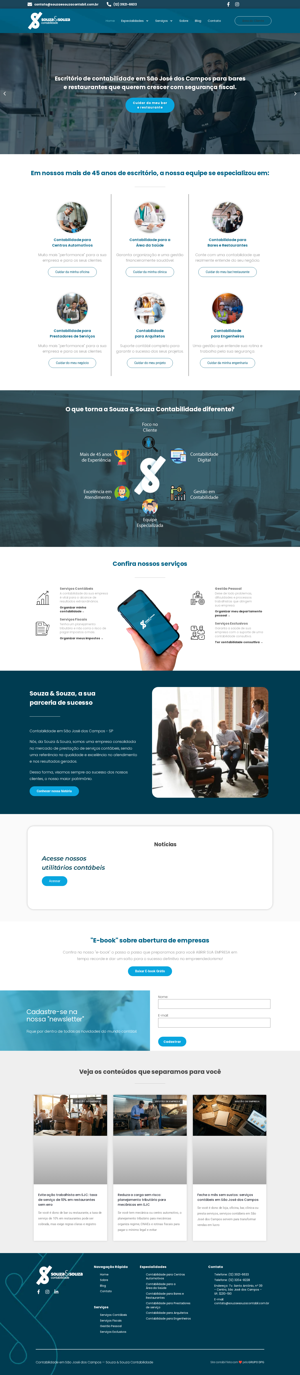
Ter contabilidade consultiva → (239, 642)
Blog (198, 21)
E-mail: (163, 1015)
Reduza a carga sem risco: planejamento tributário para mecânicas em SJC (142, 1199)
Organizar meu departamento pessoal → (238, 613)
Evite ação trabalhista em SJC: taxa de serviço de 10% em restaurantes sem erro (67, 1199)
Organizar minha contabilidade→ (73, 610)
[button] (4, 93)
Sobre (183, 21)
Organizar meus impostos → (81, 638)
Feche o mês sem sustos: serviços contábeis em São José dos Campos (228, 1197)
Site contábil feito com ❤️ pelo (237, 1362)
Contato (214, 21)
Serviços (161, 21)
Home (110, 21)
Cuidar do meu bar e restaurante (150, 105)
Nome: (163, 997)
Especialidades (132, 21)
